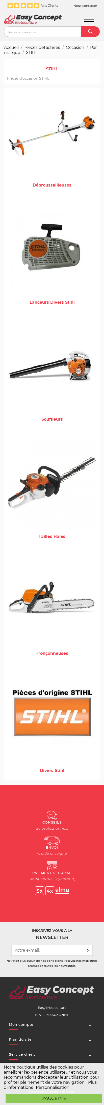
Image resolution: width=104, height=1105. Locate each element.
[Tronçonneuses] (52, 599)
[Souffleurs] (52, 365)
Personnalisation (52, 1087)
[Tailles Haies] (52, 482)
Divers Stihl (52, 770)
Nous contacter (85, 6)
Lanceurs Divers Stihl (52, 302)
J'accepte (54, 1098)
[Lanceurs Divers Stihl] (52, 248)
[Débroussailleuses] (52, 131)
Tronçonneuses (52, 653)
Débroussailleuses (52, 185)
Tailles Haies (52, 536)
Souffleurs (52, 419)
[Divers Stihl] (52, 716)
